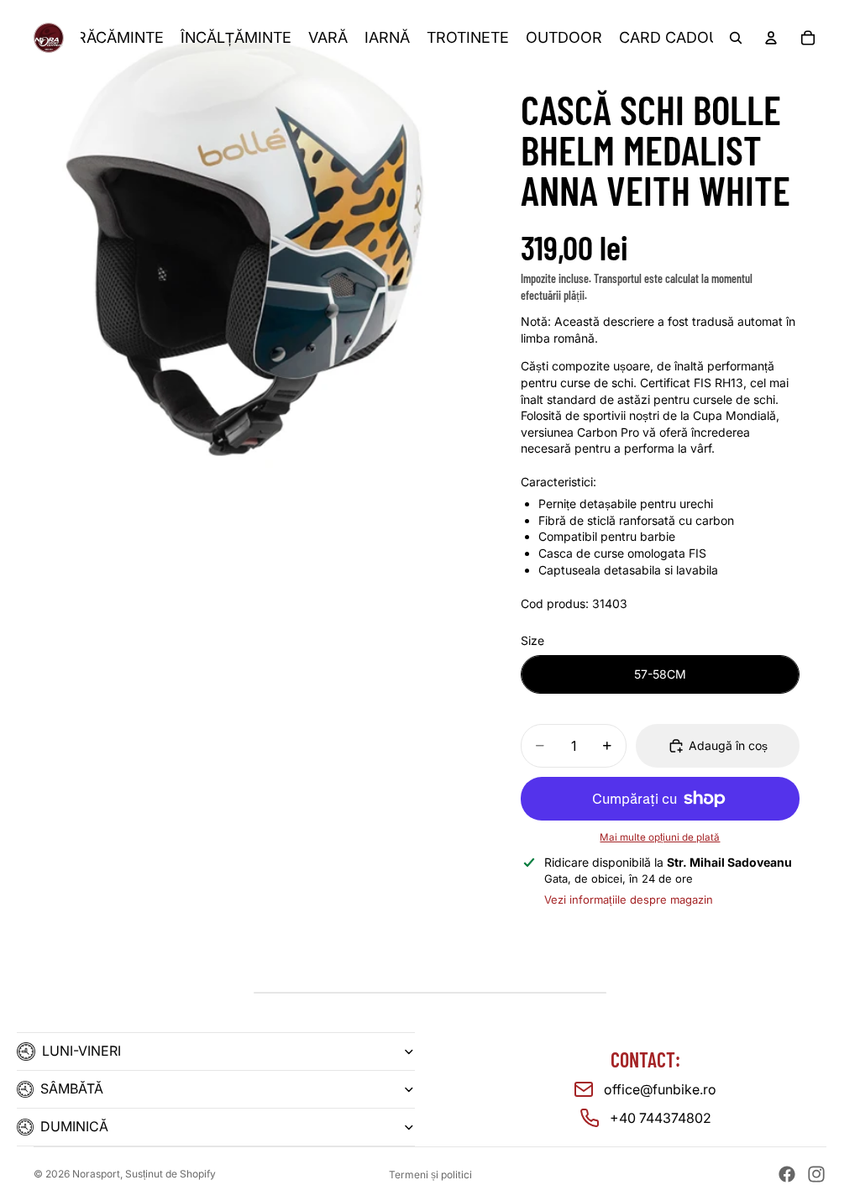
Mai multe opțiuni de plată (660, 837)
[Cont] (770, 37)
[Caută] (735, 37)
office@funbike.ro (660, 1089)
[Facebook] (787, 1174)
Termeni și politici (430, 1174)
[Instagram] (816, 1174)
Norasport (96, 1173)
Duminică (74, 1126)
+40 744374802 (660, 1117)
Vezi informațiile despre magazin (628, 899)
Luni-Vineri (81, 1050)
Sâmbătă (71, 1088)
